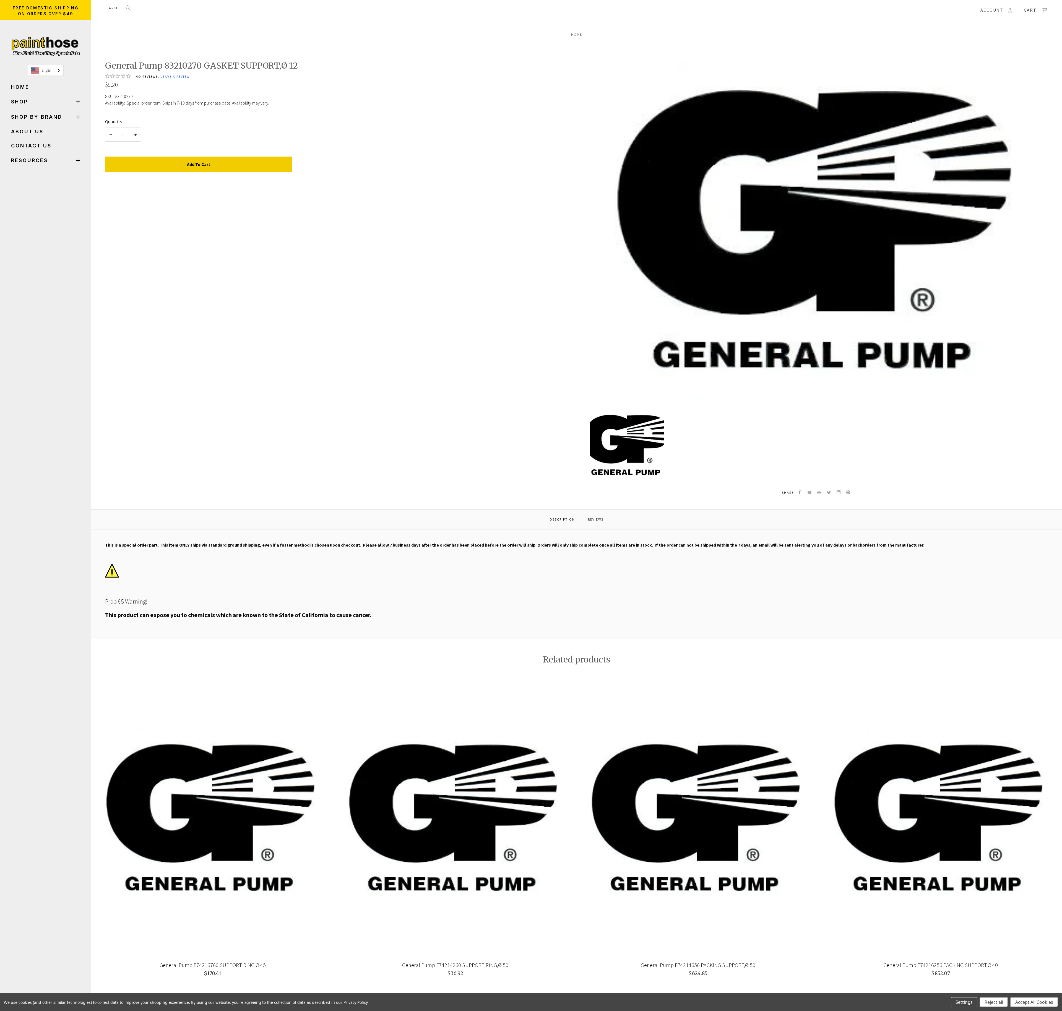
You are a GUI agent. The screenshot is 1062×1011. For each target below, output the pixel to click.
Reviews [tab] (595, 519)
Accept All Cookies (1034, 1002)
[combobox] (46, 70)
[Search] (128, 8)
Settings (964, 1002)
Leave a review (175, 76)
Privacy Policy (355, 1002)
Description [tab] (562, 519)
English (47, 70)
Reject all (994, 1002)
